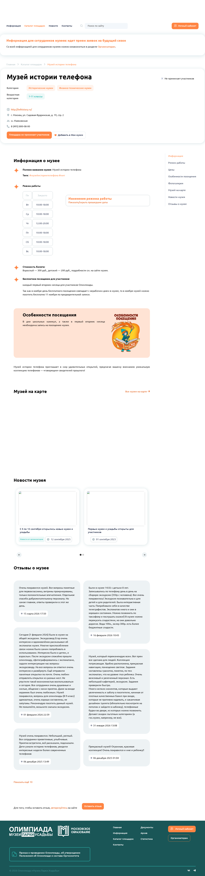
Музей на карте (177, 190)
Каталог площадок (34, 26)
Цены (171, 169)
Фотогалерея (175, 183)
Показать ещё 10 (23, 782)
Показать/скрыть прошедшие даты (88, 202)
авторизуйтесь (59, 807)
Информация (13, 26)
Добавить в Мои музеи (70, 135)
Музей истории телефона (61, 64)
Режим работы (176, 163)
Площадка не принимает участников (29, 134)
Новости (53, 26)
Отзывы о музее (177, 204)
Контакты (67, 26)
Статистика (147, 839)
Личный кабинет (187, 26)
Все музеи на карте (136, 391)
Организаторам (106, 46)
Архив (144, 833)
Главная (10, 64)
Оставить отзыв (93, 806)
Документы (147, 827)
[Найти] (81, 26)
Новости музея (176, 197)
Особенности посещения (182, 176)
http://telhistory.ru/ (21, 109)
